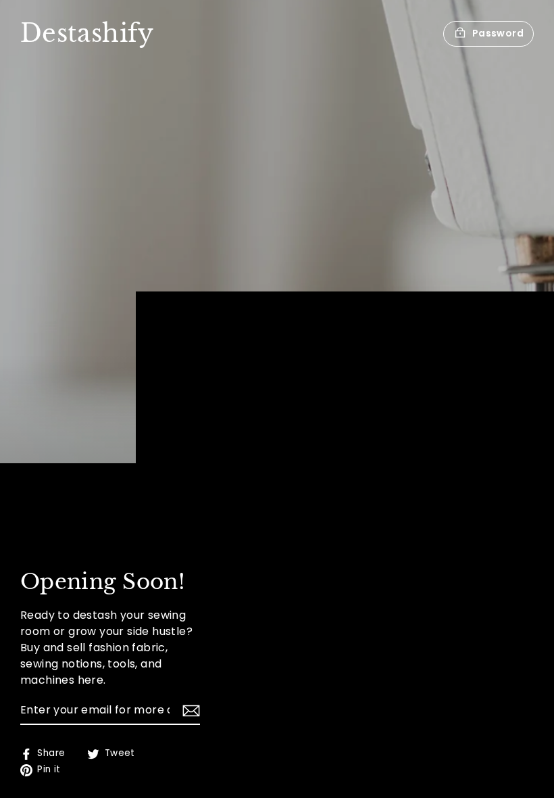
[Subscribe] (189, 711)
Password (498, 33)
